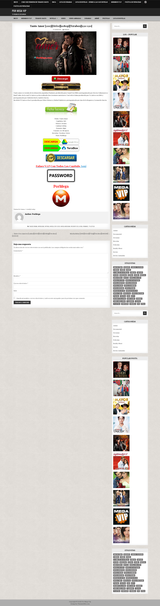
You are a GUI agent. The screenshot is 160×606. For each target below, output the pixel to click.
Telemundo (130, 301)
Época (143, 304)
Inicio (16, 2)
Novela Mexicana (65, 226)
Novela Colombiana (130, 286)
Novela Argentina (119, 283)
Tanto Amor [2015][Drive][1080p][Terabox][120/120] (61, 26)
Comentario (18, 251)
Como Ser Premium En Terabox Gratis (35, 2)
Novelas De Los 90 (131, 291)
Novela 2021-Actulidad (132, 280)
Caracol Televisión (137, 267)
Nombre (17, 276)
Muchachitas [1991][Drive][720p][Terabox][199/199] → (90, 234)
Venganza (133, 304)
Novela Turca (118, 293)
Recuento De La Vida (76, 226)
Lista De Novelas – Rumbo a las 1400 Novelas (91, 2)
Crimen (122, 270)
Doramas (88, 18)
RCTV (133, 296)
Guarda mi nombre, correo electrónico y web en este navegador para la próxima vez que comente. (50, 298)
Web (15, 291)
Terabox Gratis (40, 18)
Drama (35, 226)
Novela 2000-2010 (135, 278)
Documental (117, 234)
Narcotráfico (118, 278)
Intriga (47, 226)
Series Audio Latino (119, 301)
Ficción (116, 275)
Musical (143, 275)
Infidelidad (41, 226)
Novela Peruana (130, 288)
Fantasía (139, 272)
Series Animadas (75, 18)
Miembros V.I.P (116, 2)
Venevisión (125, 304)
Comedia (116, 270)
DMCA (54, 2)
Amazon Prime (118, 267)
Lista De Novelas (119, 18)
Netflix (126, 278)
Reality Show (117, 248)
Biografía (127, 267)
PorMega (36, 214)
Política (122, 296)
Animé (97, 18)
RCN (128, 296)
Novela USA (127, 293)
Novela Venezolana (137, 293)
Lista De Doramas (65, 2)
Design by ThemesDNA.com (80, 604)
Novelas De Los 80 (119, 291)
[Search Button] (145, 2)
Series (63, 18)
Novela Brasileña (131, 283)
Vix (138, 304)
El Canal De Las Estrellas (121, 272)
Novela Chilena (118, 286)
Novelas (53, 18)
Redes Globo (131, 299)
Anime (115, 230)
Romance (85, 226)
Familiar (133, 272)
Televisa (137, 301)
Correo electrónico (21, 283)
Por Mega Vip (19, 11)
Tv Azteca (92, 226)
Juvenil (137, 275)
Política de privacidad (133, 2)
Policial (116, 296)
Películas (106, 18)
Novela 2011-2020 (55, 226)
